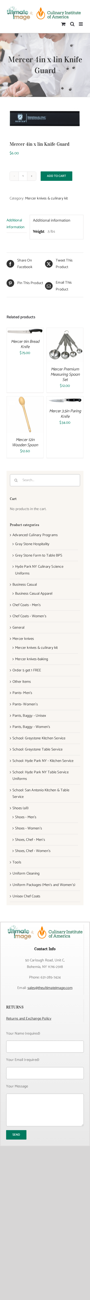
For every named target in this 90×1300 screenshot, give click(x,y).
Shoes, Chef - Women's (32, 851)
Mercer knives (23, 639)
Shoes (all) (20, 808)
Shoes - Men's (25, 817)
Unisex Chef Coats (26, 896)
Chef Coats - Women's (29, 616)
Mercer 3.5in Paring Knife (65, 414)
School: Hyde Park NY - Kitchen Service (43, 761)
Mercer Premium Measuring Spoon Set (65, 374)
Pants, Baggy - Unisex (29, 716)
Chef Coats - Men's (26, 605)
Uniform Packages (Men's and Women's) (43, 885)
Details (64, 349)
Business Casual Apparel (34, 593)
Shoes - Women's (28, 828)
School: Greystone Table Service (37, 749)
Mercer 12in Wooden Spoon (25, 442)
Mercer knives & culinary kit (46, 198)
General (18, 627)
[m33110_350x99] (45, 119)
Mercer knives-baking (31, 659)
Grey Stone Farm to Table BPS (38, 555)
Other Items (21, 682)
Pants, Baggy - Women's (31, 727)
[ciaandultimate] (45, 926)
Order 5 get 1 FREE (26, 670)
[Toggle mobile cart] (63, 24)
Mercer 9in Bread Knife (25, 344)
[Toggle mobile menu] (81, 24)
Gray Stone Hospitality (32, 544)
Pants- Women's (25, 704)
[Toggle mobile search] (72, 24)
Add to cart (56, 176)
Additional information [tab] (15, 223)
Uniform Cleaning (26, 873)
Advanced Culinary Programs (35, 535)
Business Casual (24, 585)
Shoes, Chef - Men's (30, 840)
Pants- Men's (22, 693)
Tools (16, 862)
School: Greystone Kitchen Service (39, 738)
